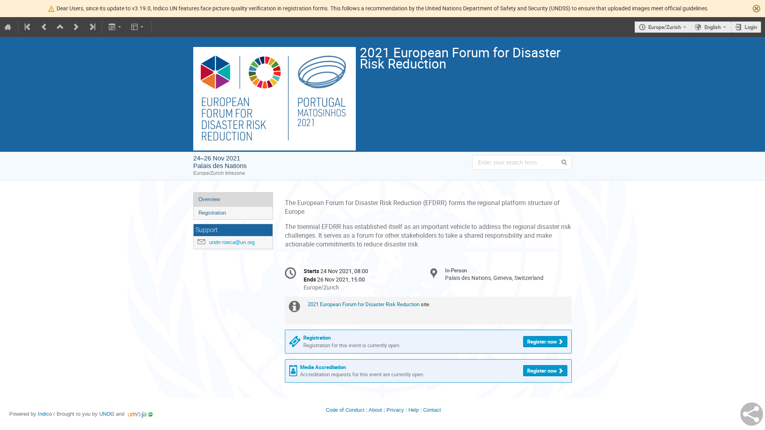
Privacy (395, 410)
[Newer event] (76, 27)
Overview (209, 199)
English (712, 27)
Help (413, 410)
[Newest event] (92, 27)
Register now (542, 341)
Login (751, 27)
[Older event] (44, 27)
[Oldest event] (28, 27)
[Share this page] (751, 414)
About (375, 410)
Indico (45, 413)
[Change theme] (138, 27)
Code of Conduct (345, 410)
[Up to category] (60, 27)
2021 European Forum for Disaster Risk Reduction (364, 304)
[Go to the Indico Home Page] (8, 27)
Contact (432, 410)
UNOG (106, 413)
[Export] (115, 27)
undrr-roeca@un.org (232, 242)
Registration (212, 213)
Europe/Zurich (664, 27)
